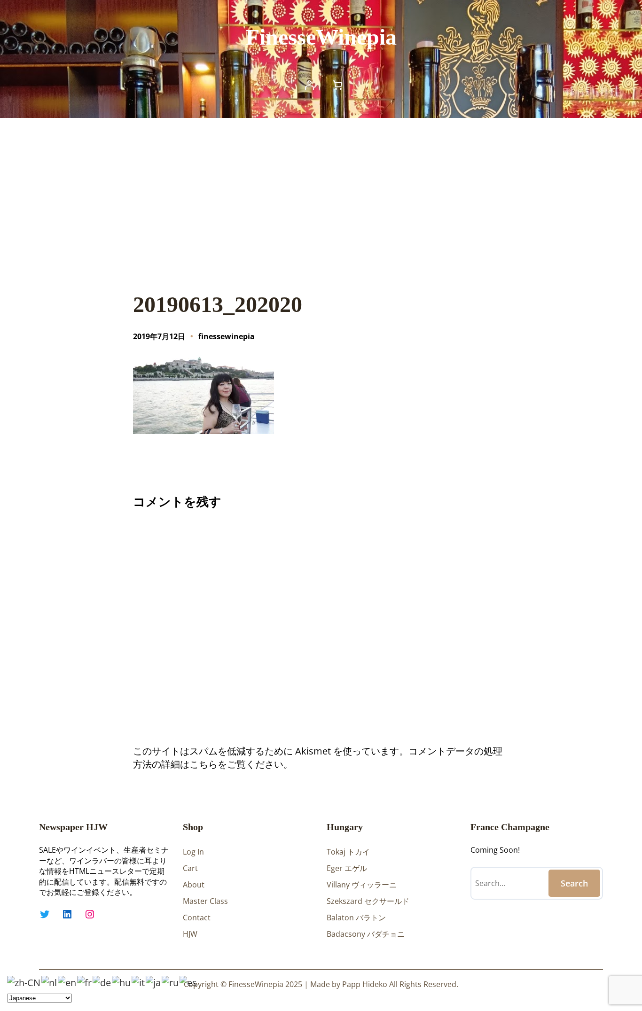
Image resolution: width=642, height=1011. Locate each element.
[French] (85, 981)
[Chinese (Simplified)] (24, 981)
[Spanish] (189, 981)
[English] (67, 981)
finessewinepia (226, 336)
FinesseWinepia (321, 36)
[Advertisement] (321, 195)
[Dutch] (49, 981)
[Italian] (139, 981)
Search (574, 883)
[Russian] (171, 981)
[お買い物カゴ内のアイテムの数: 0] (337, 85)
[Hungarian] (122, 981)
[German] (102, 981)
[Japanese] (154, 981)
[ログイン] (309, 85)
